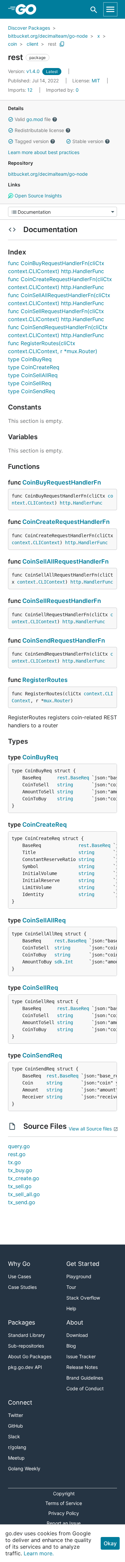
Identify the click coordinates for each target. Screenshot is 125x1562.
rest (52, 44)
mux (48, 700)
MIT (96, 80)
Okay (110, 1543)
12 (21, 90)
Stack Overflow (83, 1298)
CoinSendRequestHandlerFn (63, 640)
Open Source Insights (37, 195)
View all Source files (90, 1128)
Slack (14, 1436)
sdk (58, 961)
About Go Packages (29, 1356)
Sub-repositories (26, 1346)
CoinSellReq (40, 987)
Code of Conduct (85, 1388)
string (65, 784)
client (32, 44)
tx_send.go (21, 1202)
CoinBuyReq (40, 757)
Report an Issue (64, 1523)
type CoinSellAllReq (33, 375)
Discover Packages (29, 28)
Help (71, 1308)
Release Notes (82, 1367)
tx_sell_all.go (24, 1194)
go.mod (34, 119)
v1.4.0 (24, 71)
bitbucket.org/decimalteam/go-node (48, 36)
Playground (78, 1276)
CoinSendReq (42, 1055)
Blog (71, 1346)
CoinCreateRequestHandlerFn (66, 521)
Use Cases (19, 1276)
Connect (20, 1402)
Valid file (32, 119)
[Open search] (93, 9)
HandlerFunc (87, 503)
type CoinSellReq (29, 383)
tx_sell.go (20, 1186)
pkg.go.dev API (25, 1367)
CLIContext (41, 503)
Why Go (19, 1263)
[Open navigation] (110, 9)
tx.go (14, 1162)
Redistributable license (39, 130)
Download (77, 1335)
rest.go (17, 1154)
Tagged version (31, 141)
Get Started (82, 1263)
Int (69, 961)
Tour (71, 1287)
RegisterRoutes (45, 679)
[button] (10, 119)
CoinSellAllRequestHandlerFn (65, 561)
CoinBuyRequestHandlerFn (61, 482)
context (21, 542)
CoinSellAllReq (44, 920)
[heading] (28, 9)
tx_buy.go (20, 1170)
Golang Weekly (24, 1468)
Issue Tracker (81, 1356)
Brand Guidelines (84, 1378)
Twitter (15, 1415)
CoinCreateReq (44, 824)
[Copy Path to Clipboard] (62, 44)
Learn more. (39, 1553)
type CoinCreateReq (33, 367)
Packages (21, 1322)
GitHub (15, 1426)
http (65, 503)
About (74, 1322)
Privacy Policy (63, 1513)
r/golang (17, 1447)
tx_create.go (23, 1178)
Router (62, 700)
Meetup (16, 1458)
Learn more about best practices (43, 152)
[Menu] (62, 212)
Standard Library (26, 1335)
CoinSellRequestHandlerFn (61, 600)
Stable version (88, 141)
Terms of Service (63, 1503)
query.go (19, 1146)
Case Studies (22, 1287)
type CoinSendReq (31, 391)
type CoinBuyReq (30, 359)
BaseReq (79, 777)
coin (12, 44)
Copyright (64, 1493)
